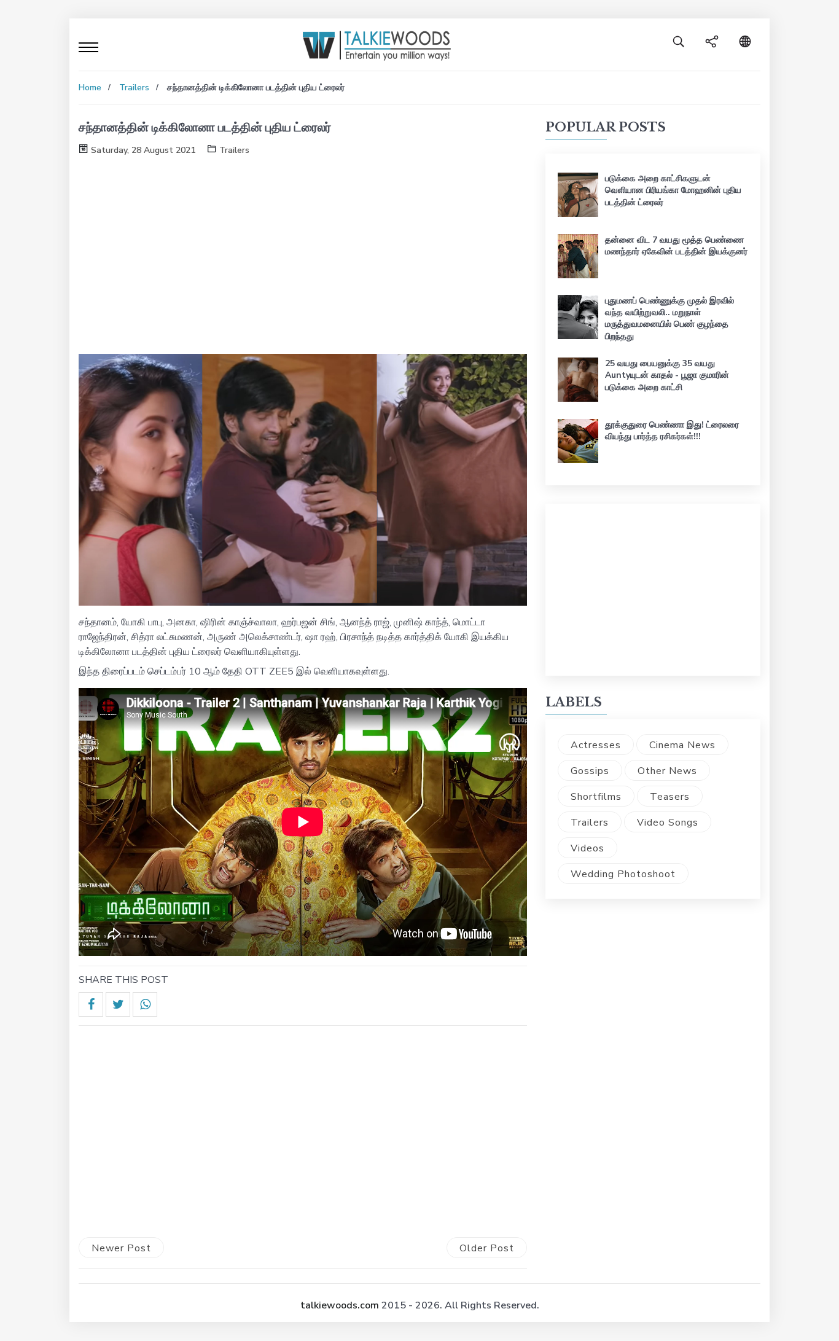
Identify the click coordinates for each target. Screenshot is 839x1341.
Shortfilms (596, 796)
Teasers (670, 796)
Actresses (596, 745)
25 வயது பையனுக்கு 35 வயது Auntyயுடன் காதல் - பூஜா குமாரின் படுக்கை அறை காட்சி (667, 375)
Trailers (134, 87)
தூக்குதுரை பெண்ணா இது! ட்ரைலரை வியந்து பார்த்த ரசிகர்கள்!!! (672, 430)
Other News (667, 771)
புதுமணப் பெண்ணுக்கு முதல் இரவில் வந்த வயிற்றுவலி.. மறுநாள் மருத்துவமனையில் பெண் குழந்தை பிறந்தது (669, 318)
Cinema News (682, 745)
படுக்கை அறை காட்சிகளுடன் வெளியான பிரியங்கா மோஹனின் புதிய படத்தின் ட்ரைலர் (673, 190)
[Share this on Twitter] (118, 1004)
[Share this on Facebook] (91, 1004)
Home (90, 87)
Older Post (486, 1248)
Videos (587, 848)
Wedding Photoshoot (623, 874)
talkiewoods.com (339, 1305)
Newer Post (121, 1248)
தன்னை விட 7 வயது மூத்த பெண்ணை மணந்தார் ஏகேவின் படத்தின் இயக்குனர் (676, 245)
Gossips (590, 771)
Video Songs (667, 822)
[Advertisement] (303, 253)
